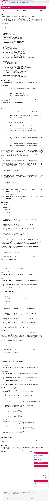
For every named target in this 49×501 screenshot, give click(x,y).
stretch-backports (38, 475)
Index (5, 2)
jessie (5, 4)
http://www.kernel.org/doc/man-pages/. (21, 450)
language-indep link (38, 455)
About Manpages (11, 2)
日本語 (35, 486)
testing (35, 473)
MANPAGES (6, 0)
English (35, 483)
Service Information (24, 2)
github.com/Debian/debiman (16, 498)
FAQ (17, 2)
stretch (35, 471)
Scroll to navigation (6, 7)
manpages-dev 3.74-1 (30, 492)
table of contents (38, 462)
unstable (36, 477)
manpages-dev (9, 4)
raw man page (37, 459)
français (36, 485)
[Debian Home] (1, 2)
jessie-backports (37, 470)
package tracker (37, 457)
